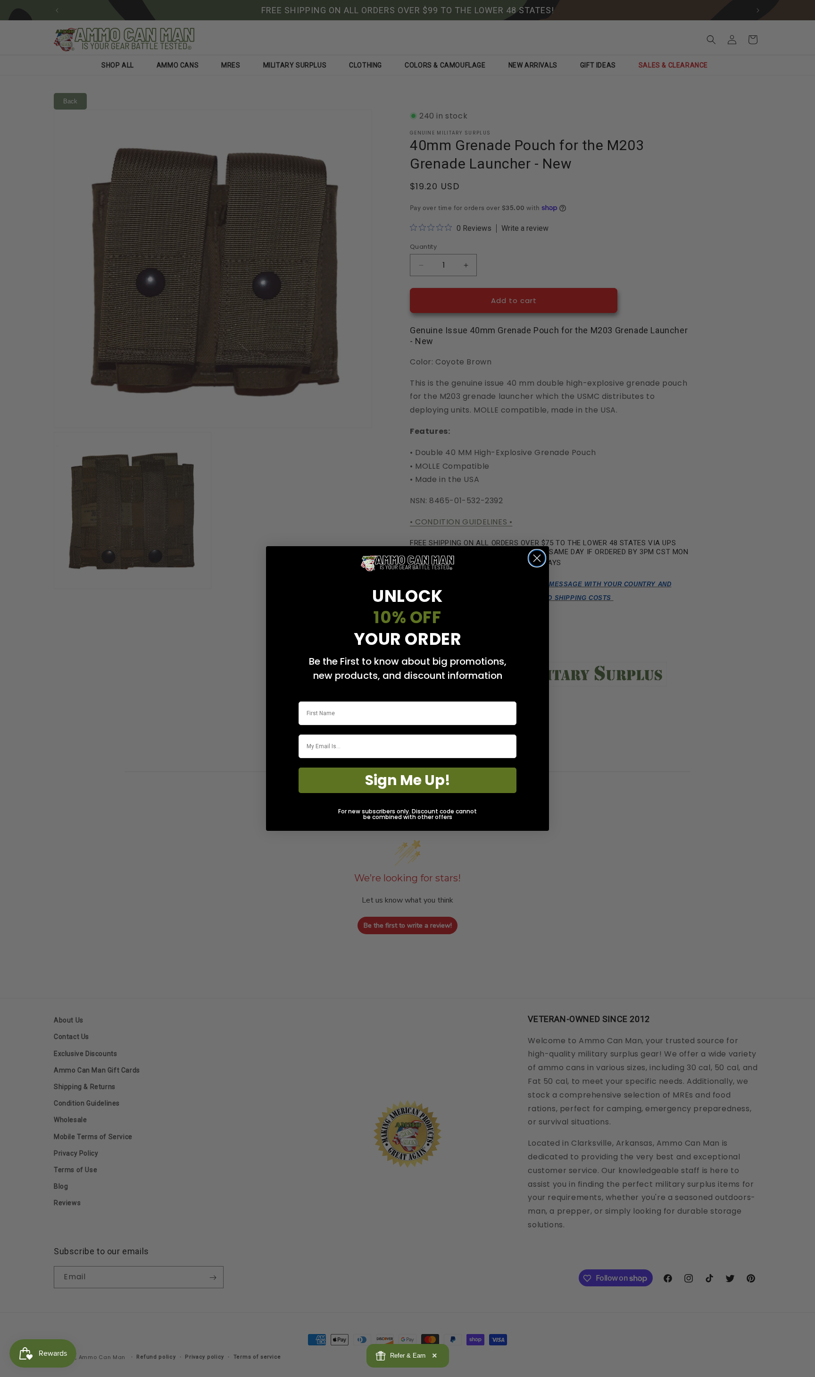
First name (312, 695)
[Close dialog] (537, 558)
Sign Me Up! (407, 780)
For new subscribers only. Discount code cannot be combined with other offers (407, 814)
